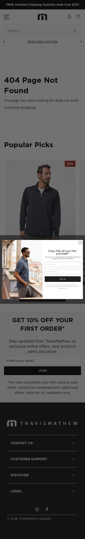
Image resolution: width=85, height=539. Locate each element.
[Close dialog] (80, 242)
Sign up (63, 279)
